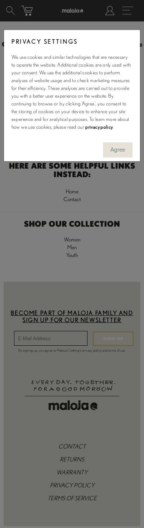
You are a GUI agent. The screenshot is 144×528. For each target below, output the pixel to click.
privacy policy (99, 127)
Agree (118, 149)
